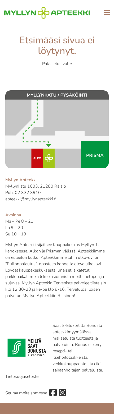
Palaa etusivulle (57, 64)
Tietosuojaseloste (21, 376)
